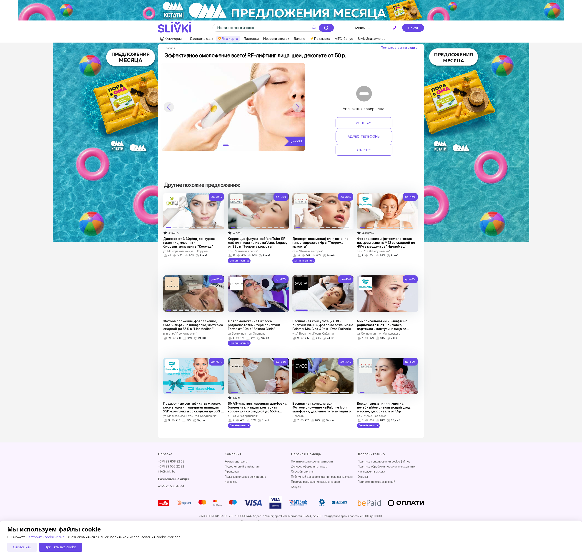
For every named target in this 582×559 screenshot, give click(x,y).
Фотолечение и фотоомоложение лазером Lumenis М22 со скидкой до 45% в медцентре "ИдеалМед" (386, 242)
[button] (297, 107)
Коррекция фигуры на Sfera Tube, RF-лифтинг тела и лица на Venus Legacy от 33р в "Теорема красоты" (257, 242)
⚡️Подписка (320, 38)
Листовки (251, 38)
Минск (360, 28)
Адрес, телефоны (364, 136)
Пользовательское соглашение (245, 476)
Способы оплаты (302, 471)
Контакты (231, 481)
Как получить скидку (371, 471)
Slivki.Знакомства (371, 38)
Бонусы (296, 487)
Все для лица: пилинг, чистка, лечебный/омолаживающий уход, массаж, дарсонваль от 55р (384, 407)
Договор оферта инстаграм (309, 466)
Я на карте (230, 38)
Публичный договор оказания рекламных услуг (322, 476)
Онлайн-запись (239, 260)
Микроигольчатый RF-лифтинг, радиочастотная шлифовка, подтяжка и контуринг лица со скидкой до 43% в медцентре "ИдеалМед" (382, 328)
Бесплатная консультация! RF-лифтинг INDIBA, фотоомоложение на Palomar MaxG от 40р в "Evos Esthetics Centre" (322, 327)
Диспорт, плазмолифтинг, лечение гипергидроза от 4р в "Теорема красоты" (320, 242)
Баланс (299, 38)
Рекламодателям (236, 461)
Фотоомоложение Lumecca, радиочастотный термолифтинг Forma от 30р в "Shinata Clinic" (254, 325)
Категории (173, 39)
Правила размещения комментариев (315, 481)
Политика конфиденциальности (312, 461)
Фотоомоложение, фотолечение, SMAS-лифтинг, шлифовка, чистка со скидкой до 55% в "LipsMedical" (193, 325)
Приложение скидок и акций (376, 481)
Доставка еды (201, 38)
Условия (364, 123)
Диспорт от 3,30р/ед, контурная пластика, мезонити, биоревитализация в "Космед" (189, 242)
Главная (170, 48)
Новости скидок (276, 38)
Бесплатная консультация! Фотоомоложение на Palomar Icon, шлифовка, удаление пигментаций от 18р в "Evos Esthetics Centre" (322, 409)
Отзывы (364, 150)
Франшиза (232, 471)
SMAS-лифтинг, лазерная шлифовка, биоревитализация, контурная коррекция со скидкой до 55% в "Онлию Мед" (257, 409)
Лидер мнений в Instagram (242, 466)
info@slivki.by (166, 471)
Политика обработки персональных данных (386, 466)
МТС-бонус (344, 38)
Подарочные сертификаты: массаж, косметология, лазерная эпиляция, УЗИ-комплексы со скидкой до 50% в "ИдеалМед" (193, 409)
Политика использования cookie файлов (384, 461)
